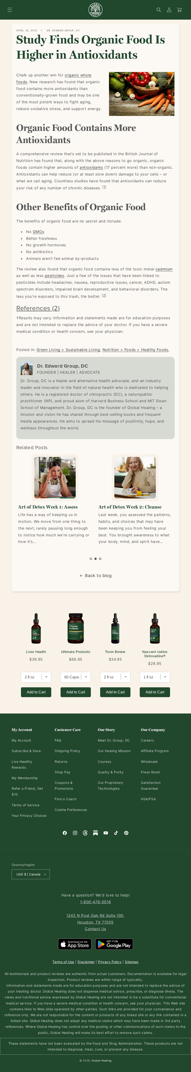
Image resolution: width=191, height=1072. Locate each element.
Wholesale (149, 762)
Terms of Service (26, 805)
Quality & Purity (111, 772)
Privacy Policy (109, 962)
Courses (104, 762)
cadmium (164, 269)
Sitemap (131, 962)
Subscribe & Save (26, 751)
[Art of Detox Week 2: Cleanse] (135, 477)
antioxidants (91, 167)
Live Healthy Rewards (22, 764)
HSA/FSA (148, 799)
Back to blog (98, 575)
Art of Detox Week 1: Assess (48, 507)
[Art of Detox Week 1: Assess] (55, 477)
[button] (10, 10)
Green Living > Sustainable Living (68, 349)
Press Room (150, 772)
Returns (61, 762)
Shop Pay (63, 772)
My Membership (25, 778)
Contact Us (95, 928)
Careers (147, 740)
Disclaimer (86, 962)
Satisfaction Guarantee (150, 785)
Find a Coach (65, 799)
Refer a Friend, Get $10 (27, 791)
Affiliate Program (155, 751)
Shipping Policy (67, 751)
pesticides (54, 275)
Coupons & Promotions (64, 785)
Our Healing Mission (114, 751)
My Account (21, 740)
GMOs (38, 231)
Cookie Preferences (71, 810)
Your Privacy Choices (29, 815)
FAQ (58, 740)
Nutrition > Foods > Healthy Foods (135, 349)
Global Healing (102, 1060)
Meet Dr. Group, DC (114, 740)
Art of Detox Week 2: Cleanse (130, 507)
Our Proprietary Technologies (110, 785)
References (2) (38, 308)
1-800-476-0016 (95, 902)
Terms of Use (63, 962)
